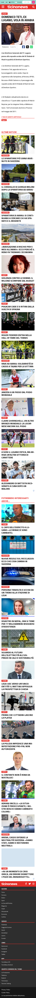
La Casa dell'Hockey (6, 903)
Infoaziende (4, 911)
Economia (4, 914)
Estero (3, 898)
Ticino (3, 892)
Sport (4, 120)
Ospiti (3, 909)
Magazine (4, 906)
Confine (3, 917)
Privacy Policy (5, 990)
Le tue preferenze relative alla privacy (13, 995)
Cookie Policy (5, 992)
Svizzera (3, 895)
